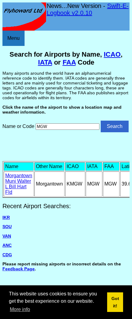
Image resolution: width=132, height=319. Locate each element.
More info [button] (20, 309)
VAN (6, 236)
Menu (13, 38)
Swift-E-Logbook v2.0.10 (88, 9)
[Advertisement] (67, 146)
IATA (45, 62)
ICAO (112, 54)
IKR (6, 217)
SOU (7, 226)
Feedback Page (18, 268)
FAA (69, 62)
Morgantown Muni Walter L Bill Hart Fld (18, 184)
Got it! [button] (115, 302)
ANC (7, 245)
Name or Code (18, 126)
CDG (7, 254)
